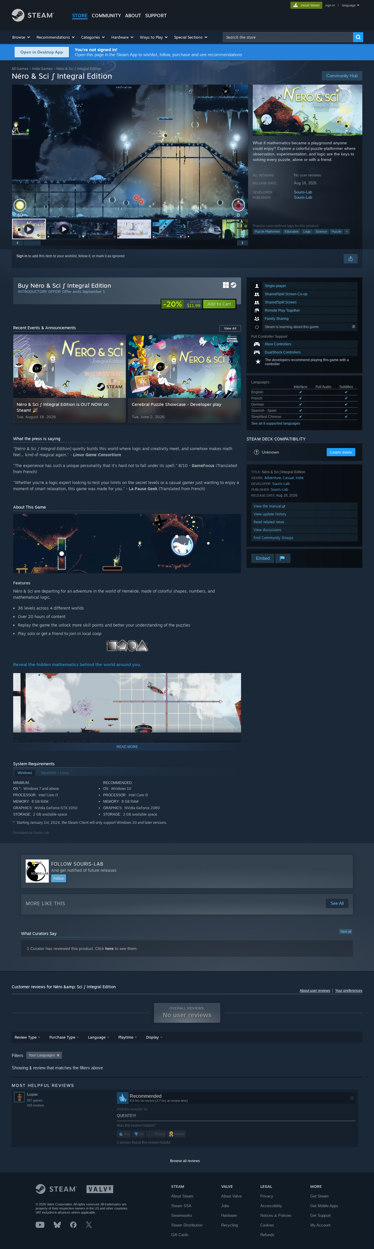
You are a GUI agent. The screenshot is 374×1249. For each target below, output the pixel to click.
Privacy (266, 1196)
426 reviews (35, 1105)
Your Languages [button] (42, 1055)
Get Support (320, 1215)
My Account (320, 1225)
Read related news (269, 522)
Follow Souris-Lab (77, 864)
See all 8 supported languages (275, 423)
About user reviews (315, 991)
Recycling (229, 1225)
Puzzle (336, 231)
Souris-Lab (303, 192)
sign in (330, 5)
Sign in (21, 256)
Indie (300, 478)
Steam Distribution (186, 1225)
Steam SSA (181, 1206)
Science (321, 231)
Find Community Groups (273, 538)
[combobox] (288, 37)
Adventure (272, 478)
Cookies (267, 1225)
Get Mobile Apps (324, 1206)
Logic (307, 231)
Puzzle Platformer (267, 231)
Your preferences (348, 991)
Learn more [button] (341, 452)
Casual (288, 478)
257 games (35, 1100)
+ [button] (347, 231)
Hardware (229, 1215)
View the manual (268, 506)
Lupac (32, 1094)
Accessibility (271, 1206)
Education (292, 231)
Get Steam (319, 1196)
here (109, 948)
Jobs (225, 1206)
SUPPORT (156, 15)
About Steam (182, 1196)
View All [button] (230, 328)
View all (345, 931)
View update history (270, 514)
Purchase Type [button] (62, 1037)
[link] (181, 304)
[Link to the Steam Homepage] (33, 20)
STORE (80, 15)
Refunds (267, 1235)
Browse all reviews (185, 1161)
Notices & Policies (276, 1215)
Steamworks (181, 1215)
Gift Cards (179, 1235)
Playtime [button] (125, 1037)
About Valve (231, 1196)
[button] (21, 37)
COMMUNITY (106, 15)
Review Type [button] (26, 1037)
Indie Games (42, 68)
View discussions (267, 530)
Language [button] (96, 1037)
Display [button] (152, 1037)
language (349, 5)
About (133, 15)
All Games (20, 68)
